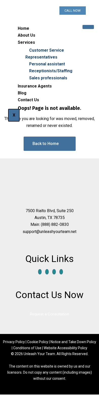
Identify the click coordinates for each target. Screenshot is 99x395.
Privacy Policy (14, 342)
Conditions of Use (27, 348)
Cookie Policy (37, 342)
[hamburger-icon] (88, 27)
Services (26, 42)
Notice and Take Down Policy (73, 342)
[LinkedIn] (54, 271)
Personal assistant (47, 64)
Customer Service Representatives (44, 54)
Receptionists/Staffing (50, 70)
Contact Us (28, 99)
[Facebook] (40, 271)
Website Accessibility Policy (65, 348)
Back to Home (45, 143)
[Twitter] (47, 271)
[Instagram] (61, 271)
